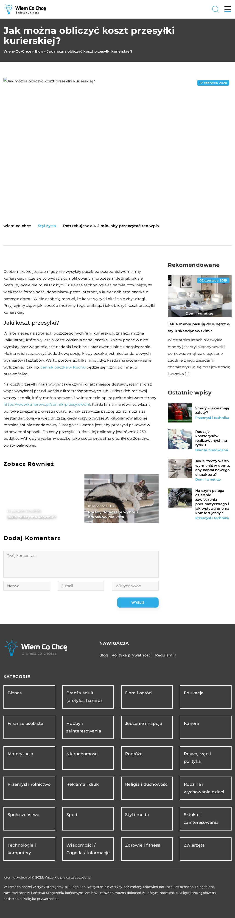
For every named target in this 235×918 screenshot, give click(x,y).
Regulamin (165, 655)
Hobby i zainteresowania (83, 727)
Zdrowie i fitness (142, 845)
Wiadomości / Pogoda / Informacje (88, 849)
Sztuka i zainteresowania (201, 818)
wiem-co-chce (17, 226)
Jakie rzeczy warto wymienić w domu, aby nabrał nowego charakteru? (212, 468)
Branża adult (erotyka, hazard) (84, 696)
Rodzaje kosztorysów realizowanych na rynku (211, 438)
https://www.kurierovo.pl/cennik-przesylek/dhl (46, 404)
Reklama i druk (82, 784)
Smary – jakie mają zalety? (212, 410)
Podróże (134, 753)
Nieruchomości (82, 753)
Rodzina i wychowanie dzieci (204, 788)
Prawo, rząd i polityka (197, 757)
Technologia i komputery (22, 849)
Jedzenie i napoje (143, 723)
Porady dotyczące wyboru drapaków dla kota (113, 514)
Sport (72, 814)
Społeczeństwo (23, 814)
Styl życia (47, 226)
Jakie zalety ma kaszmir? (31, 517)
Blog (103, 655)
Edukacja (194, 693)
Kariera (191, 723)
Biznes (15, 693)
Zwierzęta (194, 845)
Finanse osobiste (25, 723)
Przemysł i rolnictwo (29, 784)
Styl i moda (137, 814)
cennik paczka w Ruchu (63, 367)
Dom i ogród (138, 693)
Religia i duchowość (146, 784)
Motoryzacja (20, 753)
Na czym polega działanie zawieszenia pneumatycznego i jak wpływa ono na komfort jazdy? (212, 501)
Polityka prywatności (132, 655)
